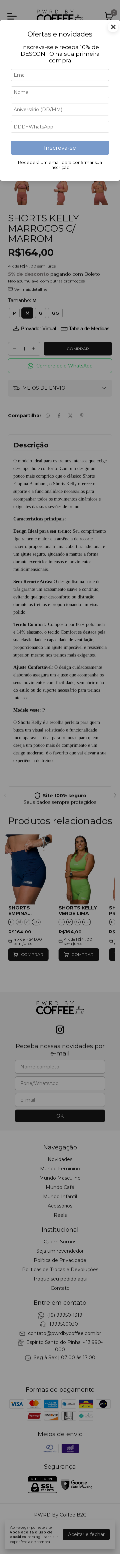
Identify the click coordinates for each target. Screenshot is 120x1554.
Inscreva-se (60, 147)
